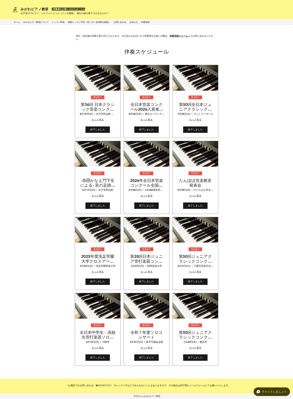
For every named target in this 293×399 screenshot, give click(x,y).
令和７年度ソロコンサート (146, 335)
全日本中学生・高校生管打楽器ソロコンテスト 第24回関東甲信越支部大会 (98, 335)
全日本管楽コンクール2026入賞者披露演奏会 (146, 107)
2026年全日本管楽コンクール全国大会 (146, 183)
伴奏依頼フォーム (179, 35)
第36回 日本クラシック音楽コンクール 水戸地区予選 (98, 107)
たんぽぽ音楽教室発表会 (195, 183)
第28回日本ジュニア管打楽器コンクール (146, 259)
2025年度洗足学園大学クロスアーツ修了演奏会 (97, 259)
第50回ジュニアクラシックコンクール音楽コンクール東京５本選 (195, 259)
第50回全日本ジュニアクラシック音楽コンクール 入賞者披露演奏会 (195, 107)
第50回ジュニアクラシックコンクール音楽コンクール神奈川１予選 (195, 335)
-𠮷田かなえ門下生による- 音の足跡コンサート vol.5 (97, 183)
